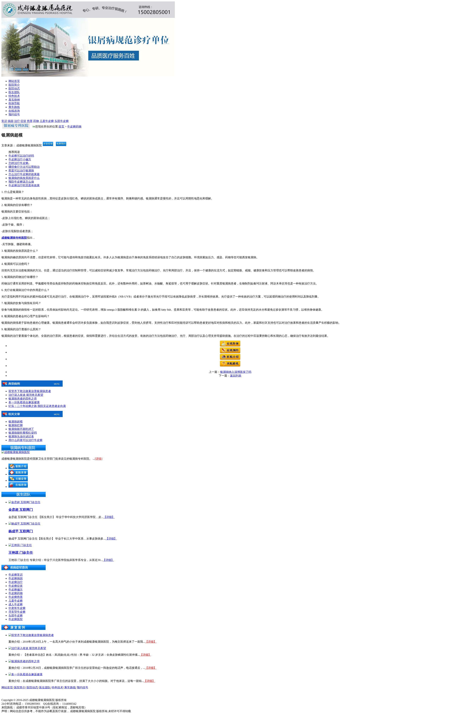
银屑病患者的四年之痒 (22, 398)
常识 (4, 121)
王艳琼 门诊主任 (20, 552)
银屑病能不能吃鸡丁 (21, 428)
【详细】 (109, 517)
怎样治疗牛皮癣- (18, 163)
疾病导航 (14, 103)
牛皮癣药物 (74, 126)
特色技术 (14, 95)
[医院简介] (230, 358)
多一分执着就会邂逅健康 (24, 402)
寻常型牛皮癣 (16, 611)
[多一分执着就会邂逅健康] (25, 674)
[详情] (98, 458)
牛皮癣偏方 (15, 589)
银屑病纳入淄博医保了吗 (235, 371)
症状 (23, 121)
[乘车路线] (230, 365)
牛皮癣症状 (15, 585)
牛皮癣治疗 (15, 582)
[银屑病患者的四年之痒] (24, 661)
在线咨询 (14, 110)
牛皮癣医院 (15, 619)
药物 (36, 121)
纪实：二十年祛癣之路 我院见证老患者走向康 (37, 406)
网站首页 (14, 81)
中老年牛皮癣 (16, 608)
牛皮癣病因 (15, 578)
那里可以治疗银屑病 (21, 170)
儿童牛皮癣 (47, 121)
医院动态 (14, 88)
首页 (61, 126)
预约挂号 (14, 114)
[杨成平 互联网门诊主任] (24, 523)
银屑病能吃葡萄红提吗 (22, 432)
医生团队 (14, 92)
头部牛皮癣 (62, 121)
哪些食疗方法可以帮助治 (24, 166)
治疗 (17, 121)
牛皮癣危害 (15, 596)
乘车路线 (14, 107)
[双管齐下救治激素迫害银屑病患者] (31, 635)
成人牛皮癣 (15, 604)
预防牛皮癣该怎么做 (21, 181)
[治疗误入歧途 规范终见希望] (27, 648)
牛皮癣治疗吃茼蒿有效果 (24, 185)
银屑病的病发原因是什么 (24, 177)
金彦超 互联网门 (20, 509)
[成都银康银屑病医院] (15, 452)
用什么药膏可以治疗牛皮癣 (25, 440)
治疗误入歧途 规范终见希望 (25, 394)
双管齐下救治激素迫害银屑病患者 (29, 391)
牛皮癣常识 (15, 574)
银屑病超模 (15, 421)
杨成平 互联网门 (20, 531)
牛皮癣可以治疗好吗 (21, 155)
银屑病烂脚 (15, 425)
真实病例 (14, 99)
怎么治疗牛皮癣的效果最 (24, 174)
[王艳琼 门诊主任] (20, 545)
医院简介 (14, 84)
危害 (30, 121)
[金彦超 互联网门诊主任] (24, 502)
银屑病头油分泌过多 (21, 436)
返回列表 (235, 375)
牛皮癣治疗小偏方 (19, 159)
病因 (10, 121)
